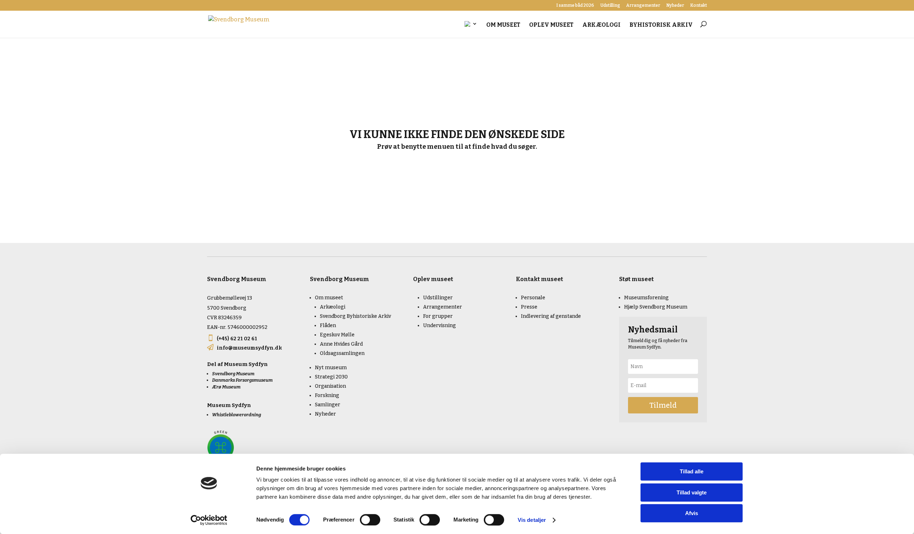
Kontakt (698, 5)
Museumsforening (646, 298)
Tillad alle (691, 471)
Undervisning (439, 325)
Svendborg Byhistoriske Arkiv (355, 316)
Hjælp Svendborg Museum (655, 307)
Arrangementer (643, 5)
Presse (529, 307)
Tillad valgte (692, 492)
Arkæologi (601, 25)
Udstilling (610, 5)
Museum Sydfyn (246, 364)
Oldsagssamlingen (342, 353)
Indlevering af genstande (551, 316)
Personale (533, 298)
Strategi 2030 (331, 377)
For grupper (438, 316)
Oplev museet (551, 25)
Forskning (327, 395)
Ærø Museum (226, 387)
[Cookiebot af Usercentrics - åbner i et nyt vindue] (209, 520)
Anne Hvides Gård (341, 344)
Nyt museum (331, 368)
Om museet (503, 25)
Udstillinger (438, 298)
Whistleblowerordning (236, 414)
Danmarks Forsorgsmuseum (242, 380)
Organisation (330, 386)
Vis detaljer (532, 520)
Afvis (691, 513)
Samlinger (327, 405)
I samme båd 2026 (575, 5)
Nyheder (675, 5)
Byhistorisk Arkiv (661, 25)
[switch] (370, 519)
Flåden (328, 325)
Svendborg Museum (233, 373)
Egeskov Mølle (337, 335)
